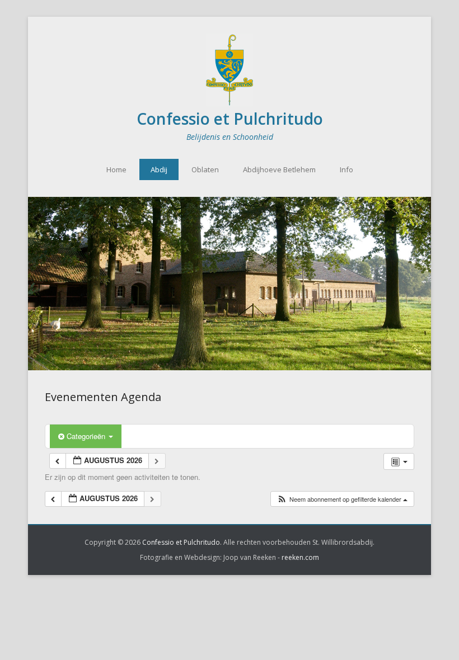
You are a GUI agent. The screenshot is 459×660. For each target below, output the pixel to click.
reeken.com (300, 557)
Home (116, 169)
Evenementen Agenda (103, 396)
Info (346, 169)
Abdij (159, 169)
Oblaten (205, 169)
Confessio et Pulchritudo (230, 118)
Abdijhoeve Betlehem (279, 169)
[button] (342, 499)
